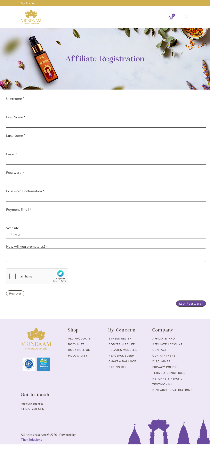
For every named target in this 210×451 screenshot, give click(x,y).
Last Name (15, 135)
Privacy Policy (164, 367)
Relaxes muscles (122, 349)
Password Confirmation (25, 191)
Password (15, 172)
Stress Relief (119, 338)
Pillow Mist (78, 355)
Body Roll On (79, 349)
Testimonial (162, 384)
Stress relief (119, 367)
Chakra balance (122, 361)
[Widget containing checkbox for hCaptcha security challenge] (37, 276)
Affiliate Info (163, 338)
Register (15, 293)
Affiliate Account (167, 344)
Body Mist (76, 344)
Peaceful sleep (121, 355)
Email (11, 154)
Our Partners (164, 355)
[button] (185, 17)
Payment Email (18, 209)
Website (12, 228)
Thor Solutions (31, 439)
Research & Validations (172, 390)
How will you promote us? (27, 246)
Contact (159, 349)
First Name (15, 117)
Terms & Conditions (169, 372)
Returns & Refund (167, 378)
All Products (79, 338)
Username (15, 98)
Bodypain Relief (121, 344)
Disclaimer (161, 361)
